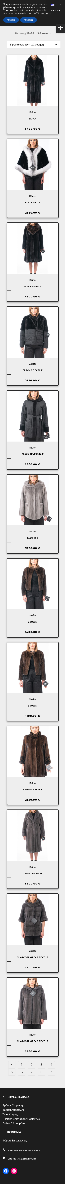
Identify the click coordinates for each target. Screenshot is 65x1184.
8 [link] (41, 1072)
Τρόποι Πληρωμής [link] (13, 1105)
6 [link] (22, 1072)
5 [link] (12, 1072)
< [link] (12, 1065)
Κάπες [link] (32, 196)
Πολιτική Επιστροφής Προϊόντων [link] (21, 1118)
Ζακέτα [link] (32, 364)
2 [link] (32, 1065)
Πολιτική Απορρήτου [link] (14, 1123)
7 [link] (32, 1072)
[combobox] (34, 44)
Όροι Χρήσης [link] (10, 1114)
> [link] (51, 1072)
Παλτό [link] (32, 112)
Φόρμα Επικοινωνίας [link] (15, 1140)
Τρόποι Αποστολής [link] (13, 1109)
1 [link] (21, 1065)
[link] (60, 28)
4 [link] (51, 1065)
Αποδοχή (11, 20)
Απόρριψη (28, 20)
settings (46, 13)
